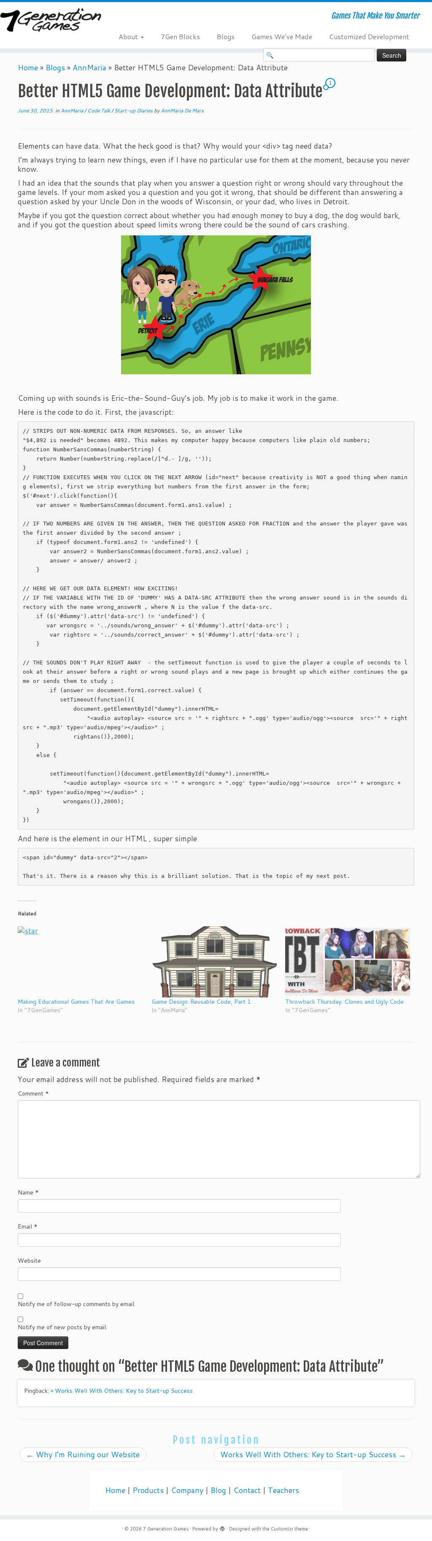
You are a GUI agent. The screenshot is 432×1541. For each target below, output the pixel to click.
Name (28, 1192)
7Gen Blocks (180, 36)
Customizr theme (289, 1528)
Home (28, 67)
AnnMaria (89, 67)
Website (29, 1260)
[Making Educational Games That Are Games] (80, 962)
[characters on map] (216, 304)
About (129, 36)
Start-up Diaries (134, 110)
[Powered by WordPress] (222, 1527)
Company (187, 1490)
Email (28, 1226)
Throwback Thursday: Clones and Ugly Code (344, 1001)
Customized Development (369, 36)
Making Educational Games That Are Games (76, 1001)
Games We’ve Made (281, 36)
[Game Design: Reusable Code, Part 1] (214, 962)
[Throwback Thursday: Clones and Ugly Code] (347, 962)
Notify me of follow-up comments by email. (76, 1304)
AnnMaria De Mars (182, 110)
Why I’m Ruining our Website (83, 1454)
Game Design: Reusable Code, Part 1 (201, 1001)
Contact (247, 1490)
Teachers (283, 1490)
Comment (33, 1093)
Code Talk (99, 110)
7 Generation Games (166, 1528)
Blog (218, 1490)
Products (148, 1490)
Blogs (226, 36)
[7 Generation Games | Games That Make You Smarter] (50, 20)
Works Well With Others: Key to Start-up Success (313, 1454)
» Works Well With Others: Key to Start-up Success (122, 1390)
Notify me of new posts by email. (62, 1327)
